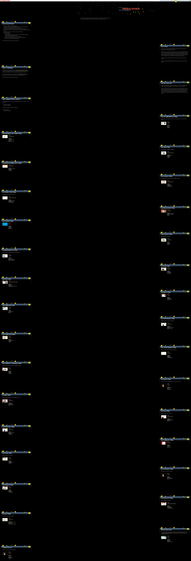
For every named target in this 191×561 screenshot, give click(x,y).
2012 (166, 0)
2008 (174, 0)
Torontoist (10, 227)
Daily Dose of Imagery (11, 260)
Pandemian (168, 445)
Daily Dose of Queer (11, 404)
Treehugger (168, 388)
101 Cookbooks (10, 286)
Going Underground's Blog (12, 200)
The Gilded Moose (169, 507)
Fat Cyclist (168, 506)
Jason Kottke (174, 532)
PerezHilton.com (11, 400)
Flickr (168, 126)
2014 (163, 0)
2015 (161, 0)
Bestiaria (168, 215)
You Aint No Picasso (11, 311)
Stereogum (10, 312)
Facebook (190, 0)
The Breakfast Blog (11, 136)
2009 (172, 0)
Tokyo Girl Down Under (11, 141)
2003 (183, 0)
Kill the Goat (10, 228)
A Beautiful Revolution (11, 201)
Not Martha (168, 271)
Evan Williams (170, 532)
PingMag (168, 157)
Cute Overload (169, 239)
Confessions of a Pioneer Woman (171, 503)
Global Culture (10, 523)
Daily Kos (10, 341)
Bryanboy (168, 156)
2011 (168, 0)
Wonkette (10, 337)
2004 (182, 0)
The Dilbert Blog (10, 433)
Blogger (168, 127)
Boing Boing (168, 243)
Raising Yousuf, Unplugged (12, 168)
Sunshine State (169, 419)
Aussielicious (11, 139)
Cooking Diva (169, 210)
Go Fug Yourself (11, 429)
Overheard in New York (11, 432)
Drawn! (9, 223)
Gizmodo (168, 244)
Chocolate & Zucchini (169, 186)
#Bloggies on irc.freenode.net (23, 74)
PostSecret (168, 384)
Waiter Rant (168, 442)
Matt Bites (10, 285)
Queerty (10, 405)
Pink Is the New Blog (169, 328)
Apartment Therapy (169, 387)
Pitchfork (10, 308)
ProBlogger (168, 356)
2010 (170, 0)
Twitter (189, 0)
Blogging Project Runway (170, 327)
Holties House (10, 140)
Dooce (168, 242)
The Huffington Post (11, 340)
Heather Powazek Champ (179, 532)
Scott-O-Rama (10, 403)
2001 (187, 0)
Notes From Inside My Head (12, 522)
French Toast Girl (11, 492)
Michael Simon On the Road (170, 213)
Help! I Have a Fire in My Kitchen (13, 281)
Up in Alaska (168, 299)
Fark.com (168, 541)
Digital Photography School (12, 259)
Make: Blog (168, 268)
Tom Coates (184, 532)
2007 (176, 0)
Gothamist (10, 461)
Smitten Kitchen (10, 284)
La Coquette (168, 184)
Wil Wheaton (168, 540)
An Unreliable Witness (11, 202)
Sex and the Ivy (169, 420)
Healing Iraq (10, 169)
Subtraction (10, 490)
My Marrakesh (10, 170)
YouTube (168, 123)
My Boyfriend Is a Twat (170, 181)
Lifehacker (10, 372)
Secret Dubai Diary (11, 165)
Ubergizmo (10, 371)
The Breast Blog (169, 389)
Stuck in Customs (11, 258)
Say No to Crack (11, 519)
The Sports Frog (169, 298)
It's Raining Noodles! (170, 416)
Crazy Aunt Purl (169, 273)
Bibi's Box (168, 214)
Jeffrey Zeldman (165, 532)
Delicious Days (169, 185)
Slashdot (168, 537)
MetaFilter (168, 477)
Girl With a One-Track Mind (12, 197)
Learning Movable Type (170, 357)
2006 (178, 0)
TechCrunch (10, 373)
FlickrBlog (10, 255)
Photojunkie (10, 226)
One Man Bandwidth (169, 155)
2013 (164, 0)
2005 (180, 0)
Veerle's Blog (10, 491)
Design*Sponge (169, 272)
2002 (185, 0)
